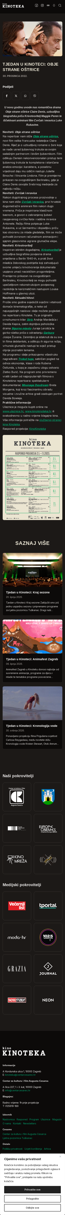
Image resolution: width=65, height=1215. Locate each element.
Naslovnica (9, 1119)
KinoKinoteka (37, 428)
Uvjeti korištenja (33, 1148)
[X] (16, 96)
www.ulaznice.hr (13, 411)
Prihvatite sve (32, 1189)
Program (34, 1119)
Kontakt (17, 1123)
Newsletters (29, 1123)
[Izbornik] (53, 5)
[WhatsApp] (25, 96)
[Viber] (35, 96)
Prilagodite (32, 1198)
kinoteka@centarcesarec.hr (20, 1074)
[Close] (62, 1156)
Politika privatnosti (12, 1148)
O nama (7, 1123)
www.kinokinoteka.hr (38, 411)
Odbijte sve (32, 1207)
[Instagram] (42, 5)
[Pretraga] (59, 5)
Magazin (57, 1119)
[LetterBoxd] (48, 5)
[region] (32, 1184)
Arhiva (47, 1148)
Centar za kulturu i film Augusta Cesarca (24, 1134)
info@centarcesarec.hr (17, 1090)
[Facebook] (36, 5)
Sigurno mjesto (21, 328)
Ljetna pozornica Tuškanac (17, 1138)
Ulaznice (45, 1119)
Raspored (22, 1119)
